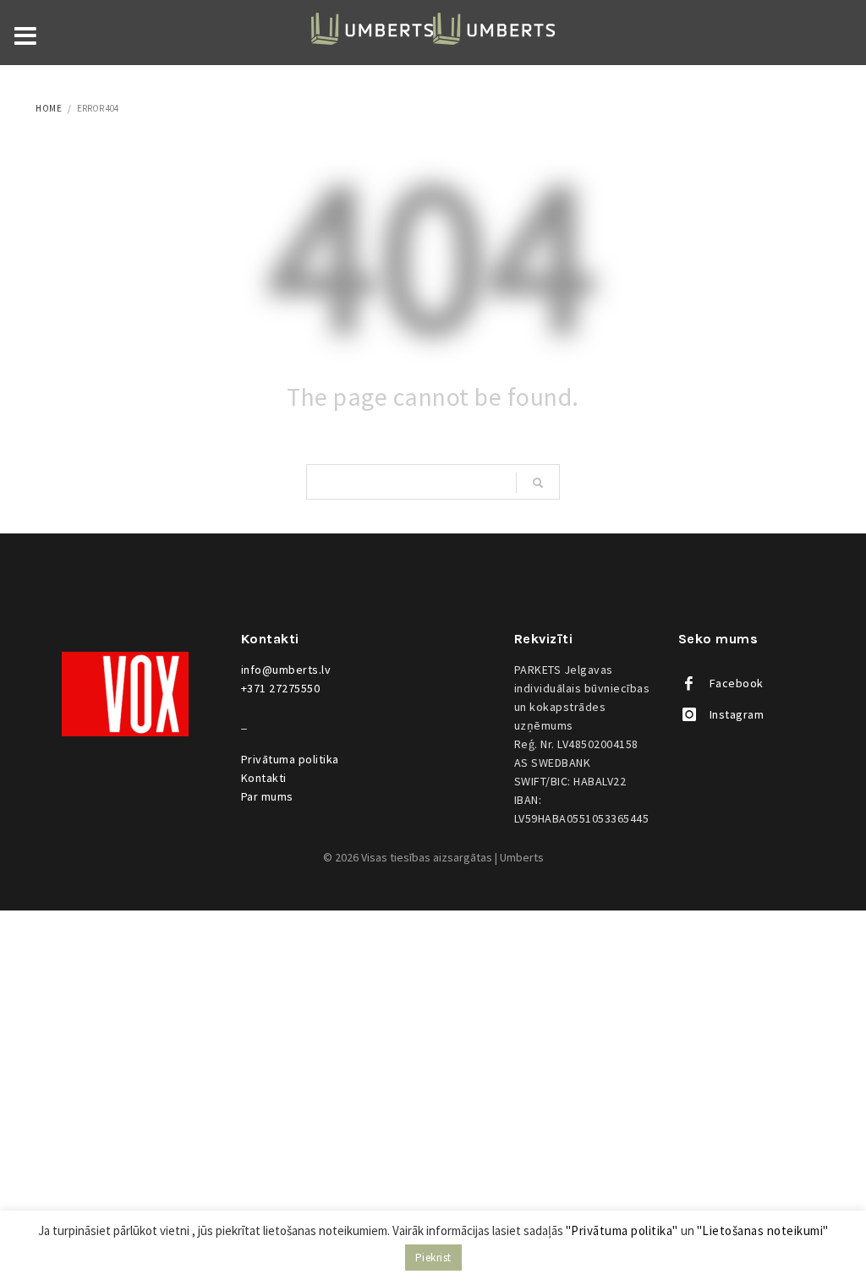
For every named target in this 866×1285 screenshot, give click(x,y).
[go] (538, 482)
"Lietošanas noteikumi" (763, 1230)
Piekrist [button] (433, 1257)
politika (290, 759)
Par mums (267, 796)
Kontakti (264, 777)
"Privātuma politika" (622, 1230)
